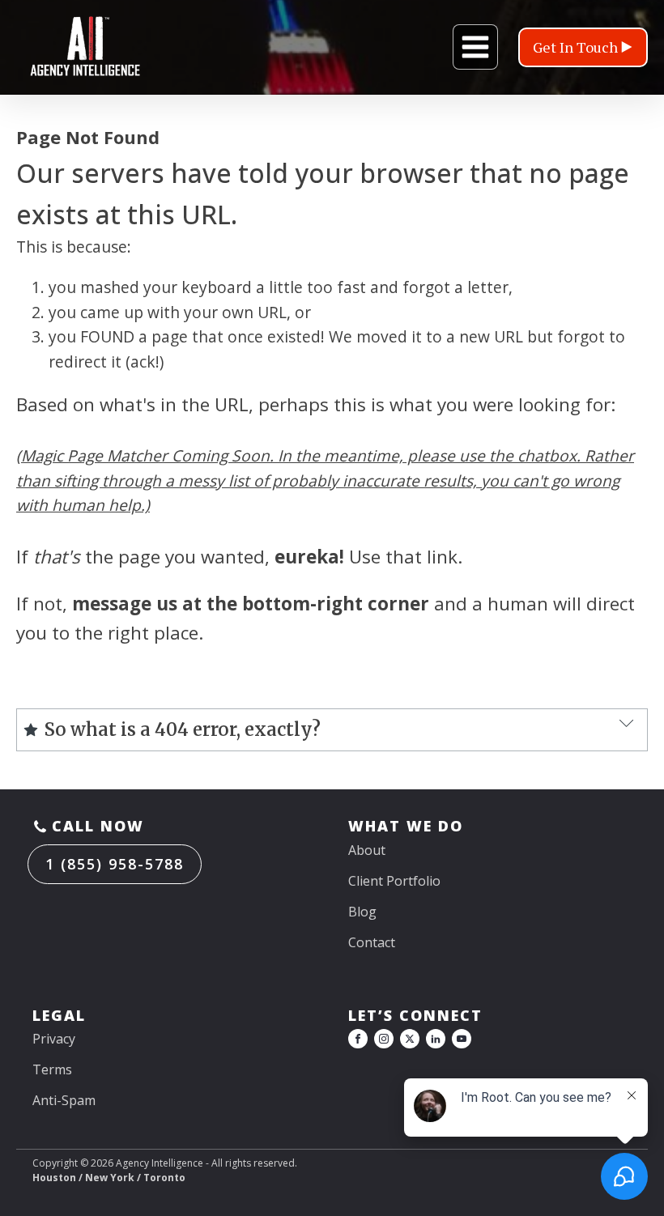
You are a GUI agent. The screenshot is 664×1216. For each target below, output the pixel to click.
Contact (371, 942)
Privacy (53, 1039)
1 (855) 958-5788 (114, 864)
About (366, 850)
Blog (362, 912)
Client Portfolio (394, 881)
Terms (52, 1069)
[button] (583, 47)
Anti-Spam (64, 1100)
